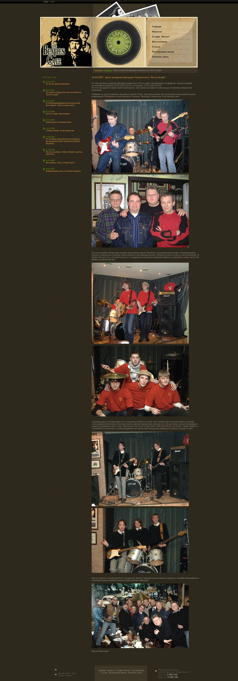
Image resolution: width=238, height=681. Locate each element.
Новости (108, 70)
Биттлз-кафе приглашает (58, 114)
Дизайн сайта (64, 673)
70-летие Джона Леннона (58, 84)
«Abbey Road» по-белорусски (60, 130)
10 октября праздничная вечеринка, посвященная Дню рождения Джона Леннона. (63, 141)
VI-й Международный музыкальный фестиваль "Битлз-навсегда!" (63, 104)
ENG (53, 2)
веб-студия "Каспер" (67, 674)
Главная (98, 70)
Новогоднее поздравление (58, 122)
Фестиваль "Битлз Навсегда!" (60, 163)
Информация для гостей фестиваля (63, 171)
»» (55, 77)
